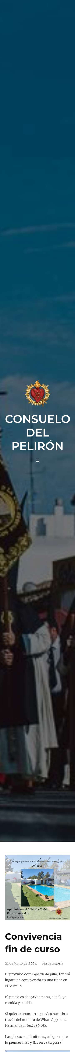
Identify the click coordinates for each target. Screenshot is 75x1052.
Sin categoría (52, 963)
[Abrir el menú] (37, 460)
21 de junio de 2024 (21, 963)
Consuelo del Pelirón (37, 432)
